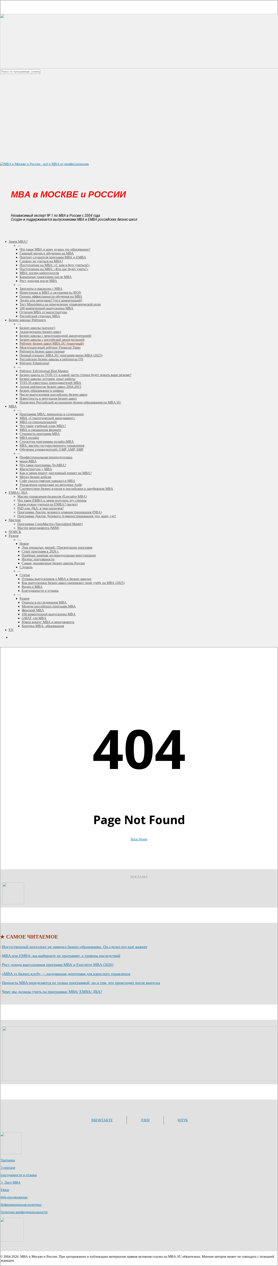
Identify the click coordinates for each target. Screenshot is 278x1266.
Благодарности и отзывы (18, 1175)
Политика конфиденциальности (24, 1212)
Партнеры (7, 1160)
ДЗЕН (145, 1120)
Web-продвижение (14, 1197)
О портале (7, 1167)
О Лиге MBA (10, 1182)
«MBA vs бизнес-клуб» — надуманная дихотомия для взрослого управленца (66, 974)
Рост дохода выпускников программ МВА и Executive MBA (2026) (57, 964)
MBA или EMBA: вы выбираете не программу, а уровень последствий (61, 956)
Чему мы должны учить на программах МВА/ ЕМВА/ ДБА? (52, 991)
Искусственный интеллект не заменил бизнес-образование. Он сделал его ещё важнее (74, 947)
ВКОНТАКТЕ (102, 1120)
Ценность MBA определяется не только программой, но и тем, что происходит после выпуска (81, 983)
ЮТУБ (183, 1120)
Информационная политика (20, 1205)
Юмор (4, 1190)
